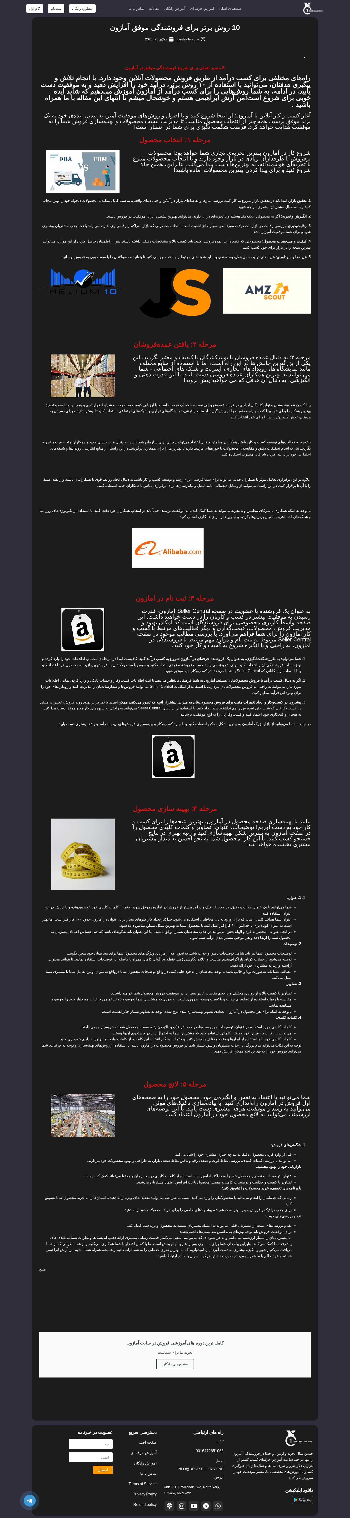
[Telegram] (206, 1506)
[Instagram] (181, 1506)
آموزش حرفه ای (202, 8)
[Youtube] (194, 1506)
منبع (42, 1269)
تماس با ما (136, 8)
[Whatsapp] (218, 1506)
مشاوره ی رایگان (175, 1364)
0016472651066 (210, 1451)
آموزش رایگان (174, 8)
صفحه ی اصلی (230, 8)
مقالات (154, 8)
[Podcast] (169, 1506)
